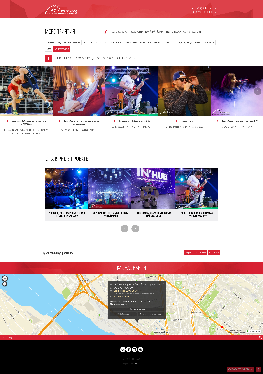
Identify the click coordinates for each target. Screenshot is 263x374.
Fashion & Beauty (130, 42)
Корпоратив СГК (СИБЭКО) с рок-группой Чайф (110, 214)
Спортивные (168, 42)
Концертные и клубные (150, 42)
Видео (48, 49)
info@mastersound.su (204, 12)
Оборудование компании (195, 252)
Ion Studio (137, 363)
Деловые (50, 42)
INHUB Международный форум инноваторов (153, 214)
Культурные (209, 42)
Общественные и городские (68, 42)
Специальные (115, 42)
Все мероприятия (61, 49)
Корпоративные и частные (94, 42)
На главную (214, 252)
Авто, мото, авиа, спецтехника (189, 42)
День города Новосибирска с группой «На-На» (197, 214)
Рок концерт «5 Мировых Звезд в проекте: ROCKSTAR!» (67, 214)
